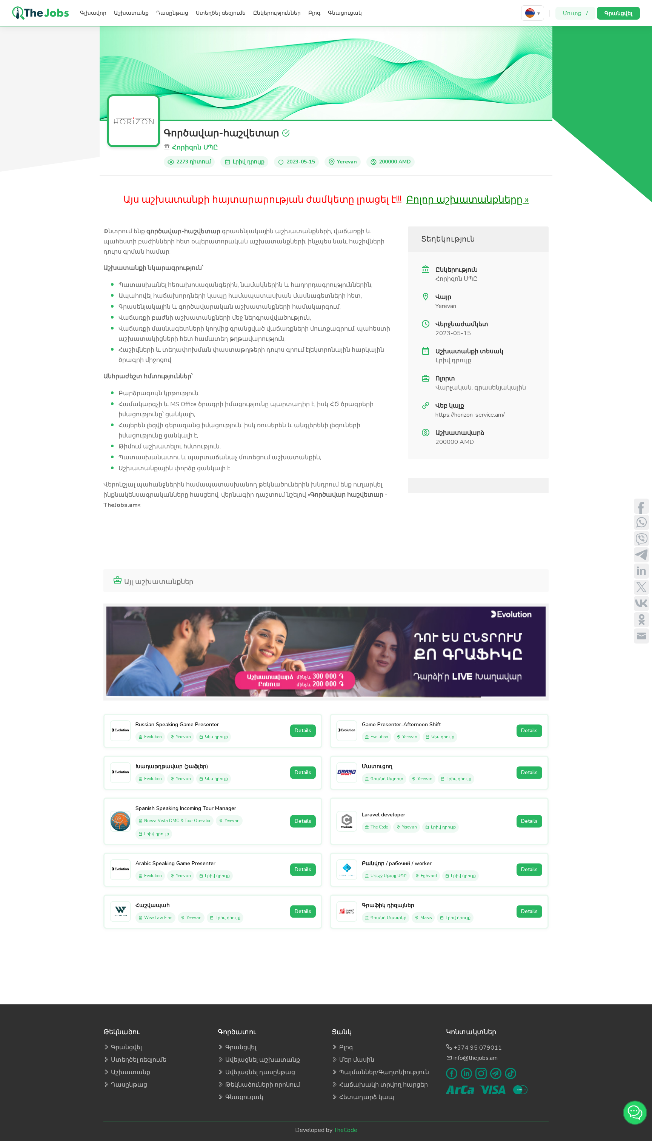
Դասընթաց (172, 12)
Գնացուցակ (345, 12)
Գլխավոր (93, 12)
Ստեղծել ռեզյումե (221, 12)
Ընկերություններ (277, 12)
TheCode (345, 1130)
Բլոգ (314, 12)
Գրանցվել (618, 13)
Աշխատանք (131, 12)
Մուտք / (575, 13)
